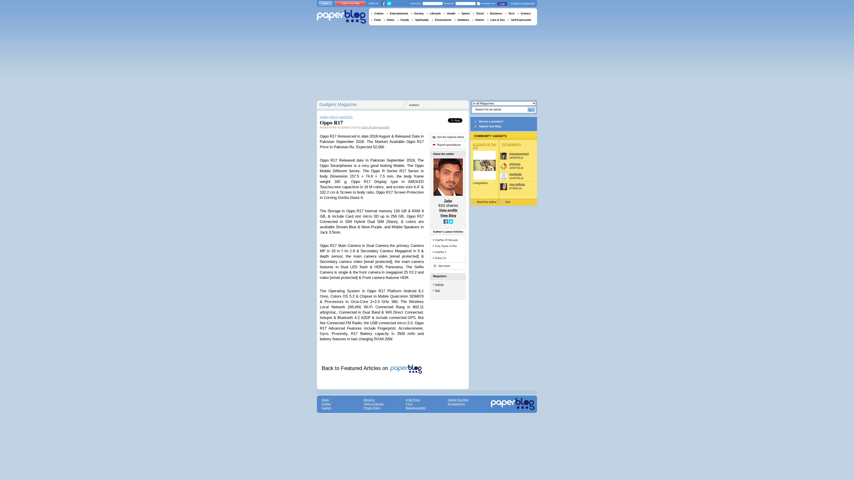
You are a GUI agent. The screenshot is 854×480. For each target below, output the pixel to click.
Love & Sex (497, 20)
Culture (379, 13)
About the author (487, 202)
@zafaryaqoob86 (379, 127)
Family (405, 20)
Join (507, 202)
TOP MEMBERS (511, 144)
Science (526, 13)
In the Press (413, 400)
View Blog (448, 215)
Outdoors (463, 20)
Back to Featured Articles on (356, 368)
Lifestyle (435, 13)
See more (444, 266)
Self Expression (521, 20)
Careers (326, 408)
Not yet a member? (491, 121)
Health (451, 13)
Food (377, 20)
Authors (414, 105)
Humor (479, 20)
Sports (465, 13)
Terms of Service (374, 404)
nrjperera (514, 164)
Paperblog (341, 17)
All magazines (456, 404)
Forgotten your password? (523, 3)
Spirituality (422, 20)
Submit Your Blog (490, 126)
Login (502, 3)
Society (419, 13)
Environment (443, 20)
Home (325, 3)
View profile (448, 210)
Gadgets (439, 284)
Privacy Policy (372, 408)
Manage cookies (416, 408)
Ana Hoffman (517, 184)
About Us (369, 400)
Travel (480, 13)
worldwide (515, 174)
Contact (326, 404)
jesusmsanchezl (519, 153)
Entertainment (399, 13)
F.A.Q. (409, 404)
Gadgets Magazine (338, 104)
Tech (437, 290)
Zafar (365, 127)
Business (496, 13)
